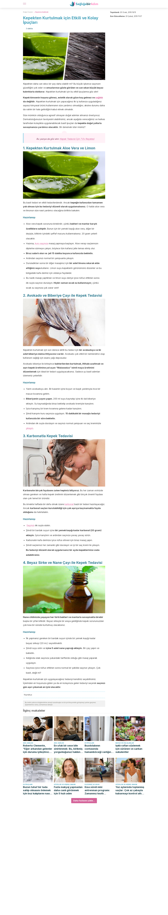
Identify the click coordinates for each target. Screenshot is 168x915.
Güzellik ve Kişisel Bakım (65, 784)
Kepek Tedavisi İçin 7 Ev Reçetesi (77, 139)
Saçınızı (30, 525)
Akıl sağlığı (28, 743)
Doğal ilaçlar (28, 12)
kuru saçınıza (41, 243)
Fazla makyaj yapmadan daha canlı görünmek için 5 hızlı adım (68, 790)
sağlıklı (99, 97)
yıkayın (29, 428)
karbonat (69, 504)
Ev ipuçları (89, 743)
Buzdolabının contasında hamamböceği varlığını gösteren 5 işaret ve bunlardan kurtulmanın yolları (98, 749)
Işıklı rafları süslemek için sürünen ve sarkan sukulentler (128, 748)
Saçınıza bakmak (41, 12)
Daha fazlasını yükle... (84, 800)
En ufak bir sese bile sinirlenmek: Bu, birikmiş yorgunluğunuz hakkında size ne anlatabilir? (68, 749)
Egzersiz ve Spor (92, 784)
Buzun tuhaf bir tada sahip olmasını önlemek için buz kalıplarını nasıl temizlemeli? (37, 790)
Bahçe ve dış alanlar (124, 743)
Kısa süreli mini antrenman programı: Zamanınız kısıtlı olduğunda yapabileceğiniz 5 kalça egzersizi (99, 790)
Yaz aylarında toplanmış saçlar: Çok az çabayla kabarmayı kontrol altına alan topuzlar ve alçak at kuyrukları (130, 790)
